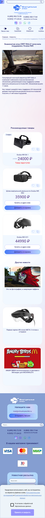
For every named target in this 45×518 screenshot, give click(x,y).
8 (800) (30, 18)
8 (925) (14, 19)
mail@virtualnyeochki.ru (22, 411)
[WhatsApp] (24, 23)
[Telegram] (29, 23)
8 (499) (14, 16)
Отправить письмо (22, 416)
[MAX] (16, 23)
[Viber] (20, 23)
